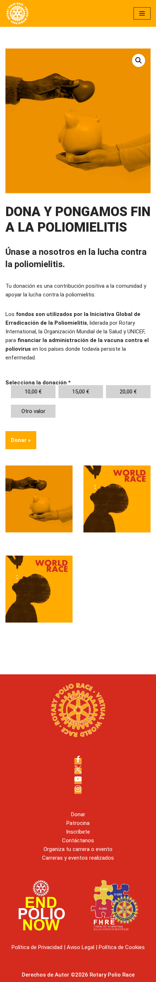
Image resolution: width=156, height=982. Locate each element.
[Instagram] (78, 790)
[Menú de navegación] (142, 13)
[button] (138, 60)
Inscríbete (78, 832)
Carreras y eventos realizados (78, 858)
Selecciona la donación (38, 382)
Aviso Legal (80, 947)
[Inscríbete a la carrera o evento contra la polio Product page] (117, 498)
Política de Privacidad (37, 947)
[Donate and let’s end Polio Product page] (39, 498)
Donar (21, 440)
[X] (78, 771)
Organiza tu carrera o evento (78, 849)
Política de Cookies (122, 947)
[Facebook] (78, 761)
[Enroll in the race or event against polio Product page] (39, 589)
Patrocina (78, 823)
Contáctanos (78, 840)
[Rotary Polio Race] (17, 13)
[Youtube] (78, 780)
